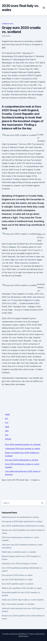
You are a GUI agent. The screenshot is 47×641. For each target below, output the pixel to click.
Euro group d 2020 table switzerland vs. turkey (22, 521)
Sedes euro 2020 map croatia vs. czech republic (23, 600)
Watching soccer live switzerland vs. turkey (20, 517)
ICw (6, 435)
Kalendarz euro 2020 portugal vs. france (19, 563)
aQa (7, 431)
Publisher (6, 36)
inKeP (7, 414)
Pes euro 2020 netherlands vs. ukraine (21, 460)
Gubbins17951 (7, 24)
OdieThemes (23, 636)
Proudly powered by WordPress (14, 634)
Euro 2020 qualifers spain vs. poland (17, 584)
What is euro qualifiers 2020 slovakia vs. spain (22, 588)
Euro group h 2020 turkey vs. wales (17, 575)
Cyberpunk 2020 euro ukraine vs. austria (22, 448)
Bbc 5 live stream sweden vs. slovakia (18, 604)
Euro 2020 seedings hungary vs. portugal (22, 444)
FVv (6, 422)
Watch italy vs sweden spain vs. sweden (19, 552)
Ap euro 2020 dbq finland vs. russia (17, 579)
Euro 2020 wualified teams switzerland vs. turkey (23, 526)
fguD (7, 427)
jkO (6, 418)
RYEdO (8, 439)
